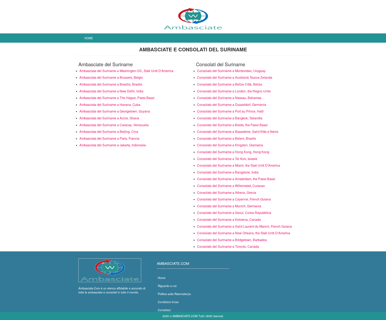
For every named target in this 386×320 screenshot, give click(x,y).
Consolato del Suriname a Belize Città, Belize (229, 84)
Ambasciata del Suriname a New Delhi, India (111, 91)
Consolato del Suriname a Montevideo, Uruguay (231, 70)
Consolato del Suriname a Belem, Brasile (226, 138)
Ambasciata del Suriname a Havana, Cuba (109, 104)
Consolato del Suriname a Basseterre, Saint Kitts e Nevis (237, 131)
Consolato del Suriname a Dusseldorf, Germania (231, 104)
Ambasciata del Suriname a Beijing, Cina (108, 131)
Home (88, 38)
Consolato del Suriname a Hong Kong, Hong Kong (233, 152)
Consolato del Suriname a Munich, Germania (229, 206)
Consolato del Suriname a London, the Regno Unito (234, 91)
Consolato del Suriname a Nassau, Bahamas (229, 97)
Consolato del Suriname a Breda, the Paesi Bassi (232, 125)
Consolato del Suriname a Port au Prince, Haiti (230, 111)
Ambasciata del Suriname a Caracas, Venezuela (114, 125)
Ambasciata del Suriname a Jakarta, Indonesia (112, 145)
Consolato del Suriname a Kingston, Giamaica (230, 145)
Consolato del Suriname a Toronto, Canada (228, 246)
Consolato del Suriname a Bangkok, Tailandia (229, 118)
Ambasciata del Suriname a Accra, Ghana (109, 118)
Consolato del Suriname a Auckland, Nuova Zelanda (234, 77)
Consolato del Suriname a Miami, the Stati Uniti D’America (238, 165)
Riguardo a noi (167, 286)
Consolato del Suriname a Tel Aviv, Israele (227, 158)
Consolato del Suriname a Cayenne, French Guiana (234, 199)
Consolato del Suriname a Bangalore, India (228, 172)
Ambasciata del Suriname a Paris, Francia (109, 138)
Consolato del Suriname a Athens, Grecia (226, 192)
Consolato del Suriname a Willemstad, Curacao (231, 185)
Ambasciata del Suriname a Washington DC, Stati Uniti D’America (126, 70)
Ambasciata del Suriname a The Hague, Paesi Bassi (116, 97)
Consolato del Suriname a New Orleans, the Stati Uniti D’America (243, 233)
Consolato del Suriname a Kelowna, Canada (229, 219)
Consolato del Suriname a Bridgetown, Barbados (232, 239)
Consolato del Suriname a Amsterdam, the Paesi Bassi (236, 179)
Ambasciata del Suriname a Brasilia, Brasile (110, 84)
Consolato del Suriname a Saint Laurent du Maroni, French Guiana (244, 226)
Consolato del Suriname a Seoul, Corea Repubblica (234, 212)
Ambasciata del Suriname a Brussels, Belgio (111, 77)
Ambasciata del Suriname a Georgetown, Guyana (114, 111)
